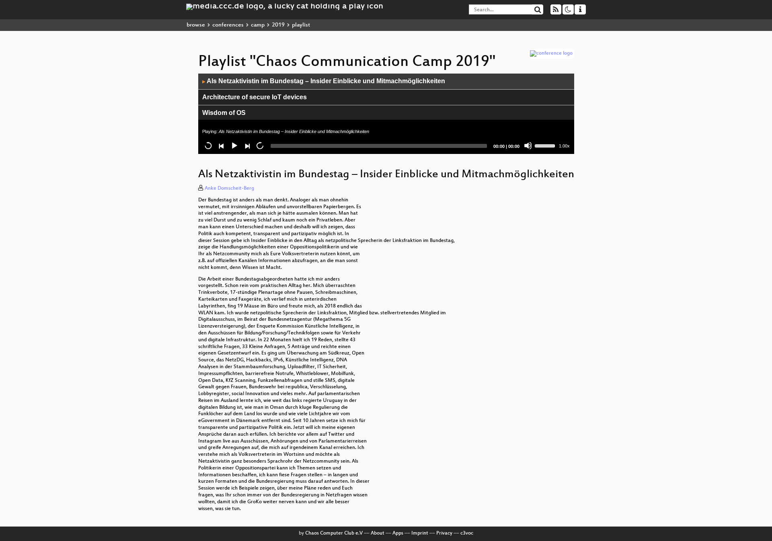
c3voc (466, 533)
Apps (397, 533)
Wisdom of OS (224, 112)
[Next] (246, 145)
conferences (228, 25)
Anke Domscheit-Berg (229, 188)
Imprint (419, 533)
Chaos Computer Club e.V (334, 533)
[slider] (546, 145)
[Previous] (221, 145)
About (377, 533)
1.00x (564, 145)
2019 (278, 25)
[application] (386, 114)
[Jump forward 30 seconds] (259, 145)
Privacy (444, 533)
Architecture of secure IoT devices (254, 97)
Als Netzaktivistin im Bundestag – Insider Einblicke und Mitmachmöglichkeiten (323, 81)
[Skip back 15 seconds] (208, 145)
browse (196, 25)
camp (258, 25)
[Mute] (528, 145)
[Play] (234, 145)
